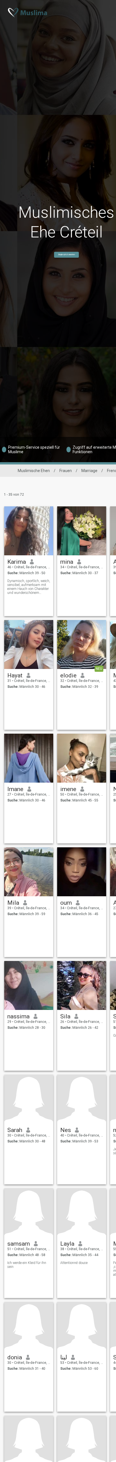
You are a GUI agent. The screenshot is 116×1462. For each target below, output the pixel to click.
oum (66, 902)
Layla (67, 1243)
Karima (16, 561)
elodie (68, 675)
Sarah (14, 1130)
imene (68, 789)
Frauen (65, 470)
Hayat (15, 675)
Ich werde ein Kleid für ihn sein (26, 1265)
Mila (13, 902)
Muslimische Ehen (34, 470)
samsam (18, 1243)
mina (66, 561)
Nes (65, 1130)
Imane (15, 789)
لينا (63, 1357)
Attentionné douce (74, 1263)
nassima (18, 1016)
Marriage (89, 470)
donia (14, 1357)
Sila (65, 1016)
